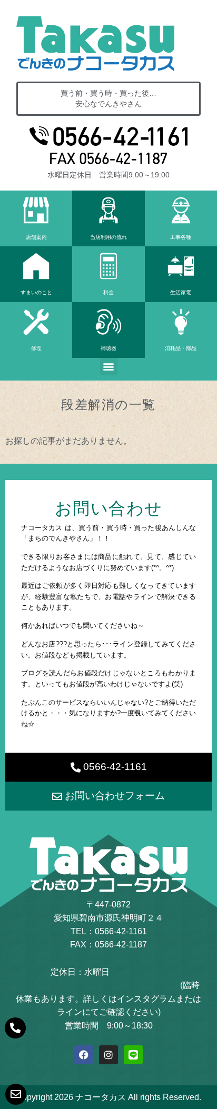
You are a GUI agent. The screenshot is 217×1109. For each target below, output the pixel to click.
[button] (108, 366)
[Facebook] (83, 1054)
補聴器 (108, 348)
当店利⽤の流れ (108, 237)
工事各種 (180, 237)
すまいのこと (36, 292)
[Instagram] (108, 1054)
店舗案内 (36, 237)
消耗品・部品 (180, 348)
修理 (36, 348)
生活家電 (180, 292)
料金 (108, 292)
